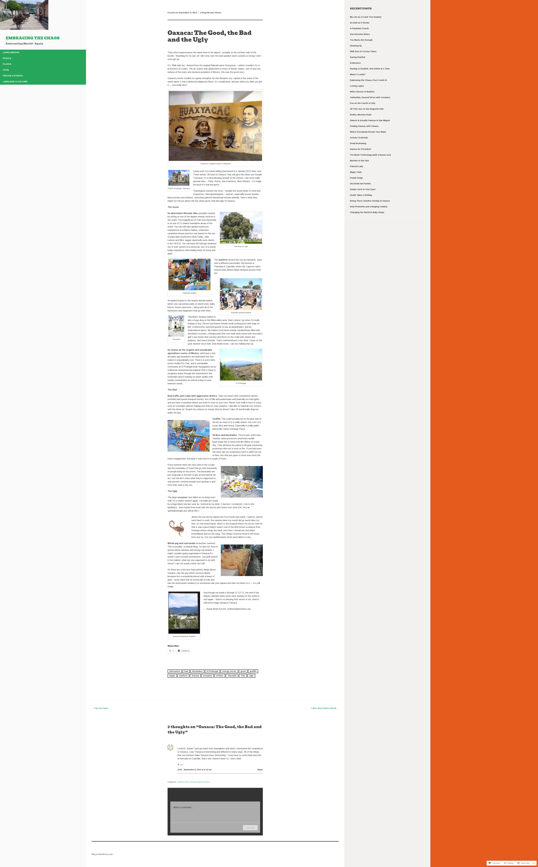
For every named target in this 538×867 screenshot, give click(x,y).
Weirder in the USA (359, 160)
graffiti (253, 671)
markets (183, 676)
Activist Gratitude (359, 138)
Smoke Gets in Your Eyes (362, 189)
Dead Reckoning (358, 143)
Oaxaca (195, 676)
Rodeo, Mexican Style (360, 115)
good (243, 671)
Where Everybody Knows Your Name (368, 132)
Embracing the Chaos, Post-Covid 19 (368, 80)
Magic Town (356, 172)
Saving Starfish (357, 57)
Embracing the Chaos (33, 38)
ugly (251, 676)
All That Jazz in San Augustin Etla (366, 109)
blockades (197, 671)
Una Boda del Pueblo (360, 183)
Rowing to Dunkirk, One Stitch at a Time (370, 69)
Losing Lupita (357, 86)
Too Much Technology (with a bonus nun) (370, 155)
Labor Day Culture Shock (325, 708)
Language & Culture (15, 81)
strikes (219, 676)
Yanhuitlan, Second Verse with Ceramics (370, 97)
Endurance (355, 63)
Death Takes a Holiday (361, 195)
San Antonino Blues (360, 34)
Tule (243, 676)
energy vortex (229, 671)
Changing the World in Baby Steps (367, 212)
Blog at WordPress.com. (102, 854)
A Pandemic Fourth (359, 28)
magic (172, 676)
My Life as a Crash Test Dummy (365, 17)
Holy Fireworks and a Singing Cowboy (368, 206)
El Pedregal (212, 671)
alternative (174, 671)
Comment (250, 827)
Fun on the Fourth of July (362, 103)
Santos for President (360, 149)
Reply (260, 769)
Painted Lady (356, 166)
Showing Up (356, 46)
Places (7, 64)
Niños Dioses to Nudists (362, 92)
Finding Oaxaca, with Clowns (364, 126)
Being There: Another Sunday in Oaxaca (370, 201)
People (7, 58)
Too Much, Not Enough (361, 40)
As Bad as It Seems (359, 23)
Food (6, 70)
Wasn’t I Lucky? (358, 74)
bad (186, 671)
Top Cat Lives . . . (101, 708)
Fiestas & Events (13, 76)
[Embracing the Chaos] (24, 29)
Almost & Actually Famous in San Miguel (370, 120)
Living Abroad (11, 52)
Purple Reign (356, 178)
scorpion (207, 676)
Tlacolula (232, 676)
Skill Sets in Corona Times (363, 51)
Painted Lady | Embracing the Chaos (193, 782)
